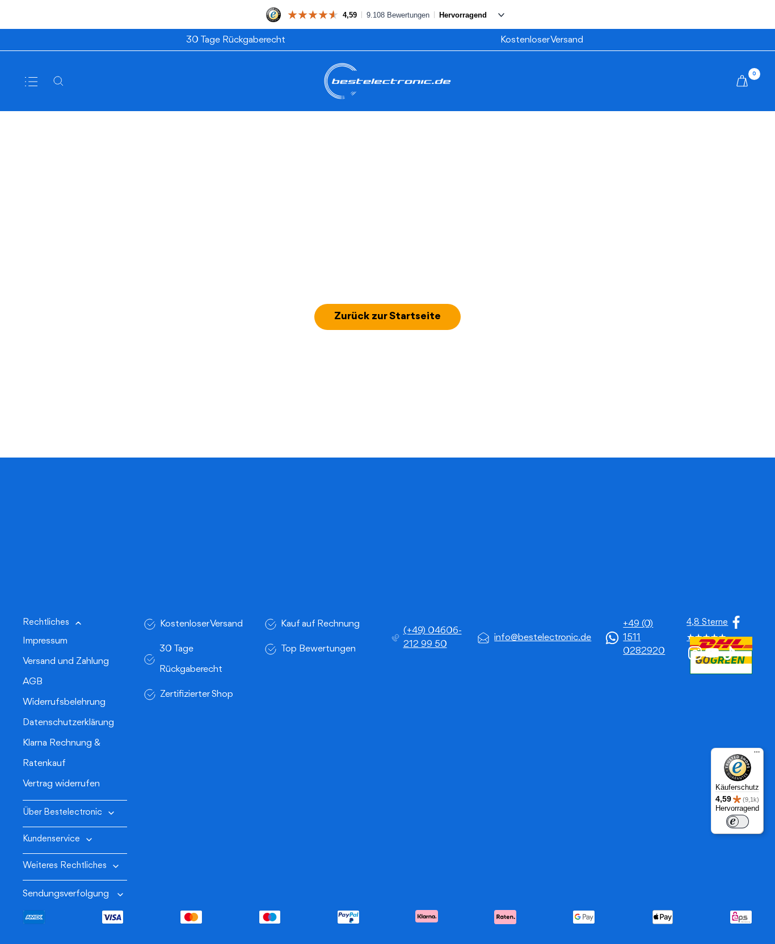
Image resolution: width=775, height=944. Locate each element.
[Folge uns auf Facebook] (736, 622)
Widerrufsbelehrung (64, 702)
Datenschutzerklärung (68, 722)
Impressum (45, 641)
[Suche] (61, 81)
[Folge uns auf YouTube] (712, 653)
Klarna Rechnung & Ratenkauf (61, 753)
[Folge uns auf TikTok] (729, 653)
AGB (33, 682)
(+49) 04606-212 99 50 (432, 637)
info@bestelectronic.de (542, 637)
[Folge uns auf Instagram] (695, 653)
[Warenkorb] (743, 81)
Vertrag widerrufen (61, 784)
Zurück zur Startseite (387, 316)
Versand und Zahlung (66, 661)
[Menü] (757, 754)
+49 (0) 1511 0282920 (644, 637)
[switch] (737, 821)
